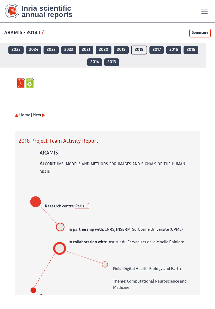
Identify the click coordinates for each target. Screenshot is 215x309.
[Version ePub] (30, 83)
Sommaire (200, 33)
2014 (94, 62)
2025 (16, 50)
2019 (121, 50)
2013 (112, 62)
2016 (173, 50)
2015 (191, 50)
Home (24, 115)
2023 (51, 50)
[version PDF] (21, 83)
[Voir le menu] (204, 11)
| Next (36, 115)
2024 (33, 50)
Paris (79, 206)
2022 (68, 50)
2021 (86, 50)
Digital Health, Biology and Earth (152, 269)
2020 (103, 50)
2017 (157, 50)
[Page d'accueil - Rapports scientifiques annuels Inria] (42, 11)
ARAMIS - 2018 (21, 33)
